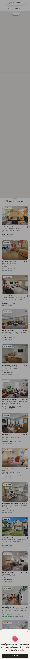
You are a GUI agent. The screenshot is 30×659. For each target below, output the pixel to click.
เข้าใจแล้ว (15, 656)
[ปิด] (27, 631)
